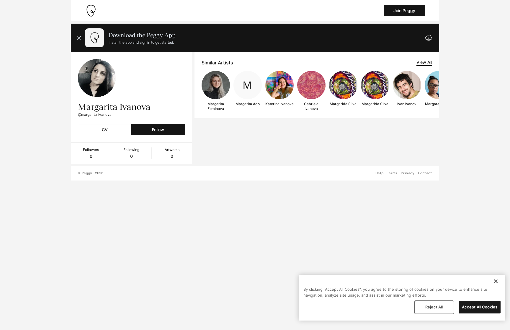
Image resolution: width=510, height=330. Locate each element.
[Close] (495, 281)
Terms (392, 173)
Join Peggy (404, 10)
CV (105, 129)
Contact (425, 173)
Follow (158, 129)
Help (379, 173)
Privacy (407, 173)
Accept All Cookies (479, 307)
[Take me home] (91, 11)
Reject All (434, 307)
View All (424, 62)
